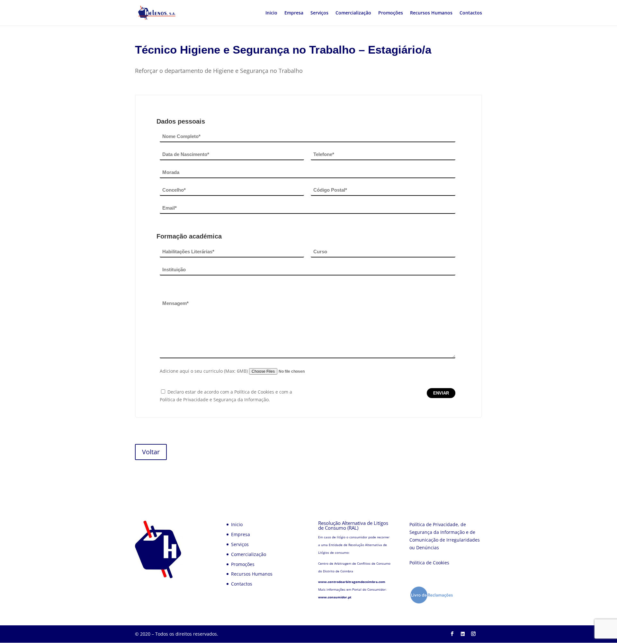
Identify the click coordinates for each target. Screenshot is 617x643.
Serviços (319, 13)
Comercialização (353, 13)
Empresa (293, 13)
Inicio (271, 13)
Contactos (471, 13)
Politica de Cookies (429, 563)
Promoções (390, 13)
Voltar (151, 451)
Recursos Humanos (431, 13)
